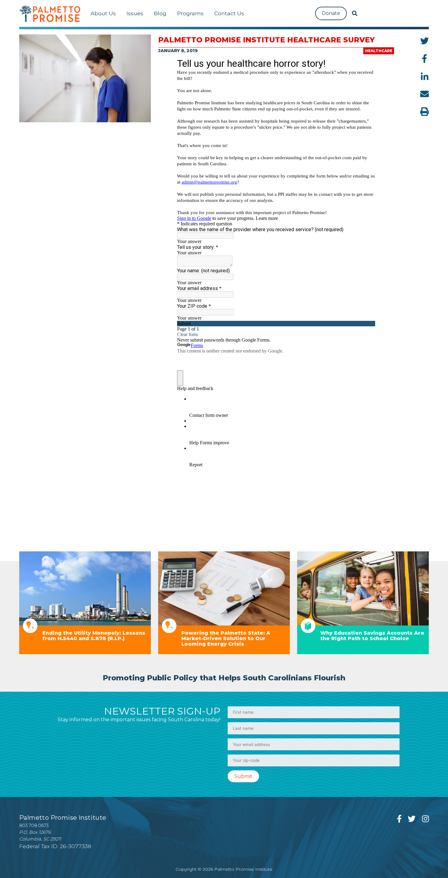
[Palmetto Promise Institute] (49, 13)
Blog (160, 13)
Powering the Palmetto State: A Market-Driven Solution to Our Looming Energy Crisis (225, 638)
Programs (190, 13)
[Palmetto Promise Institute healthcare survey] (85, 78)
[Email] (424, 94)
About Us (103, 13)
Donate (331, 13)
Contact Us (229, 13)
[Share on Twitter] (424, 41)
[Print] (424, 111)
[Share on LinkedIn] (424, 76)
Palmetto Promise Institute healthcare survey (266, 39)
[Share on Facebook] (424, 58)
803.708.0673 (34, 825)
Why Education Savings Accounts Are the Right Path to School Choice (372, 635)
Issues (134, 13)
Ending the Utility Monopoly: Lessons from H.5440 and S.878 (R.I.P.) (93, 635)
